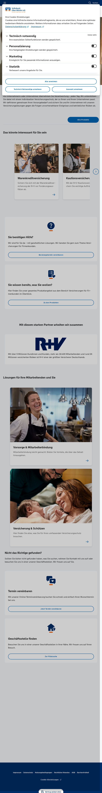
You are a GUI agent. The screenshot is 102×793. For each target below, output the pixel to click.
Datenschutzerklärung (16, 26)
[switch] (94, 45)
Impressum (36, 26)
